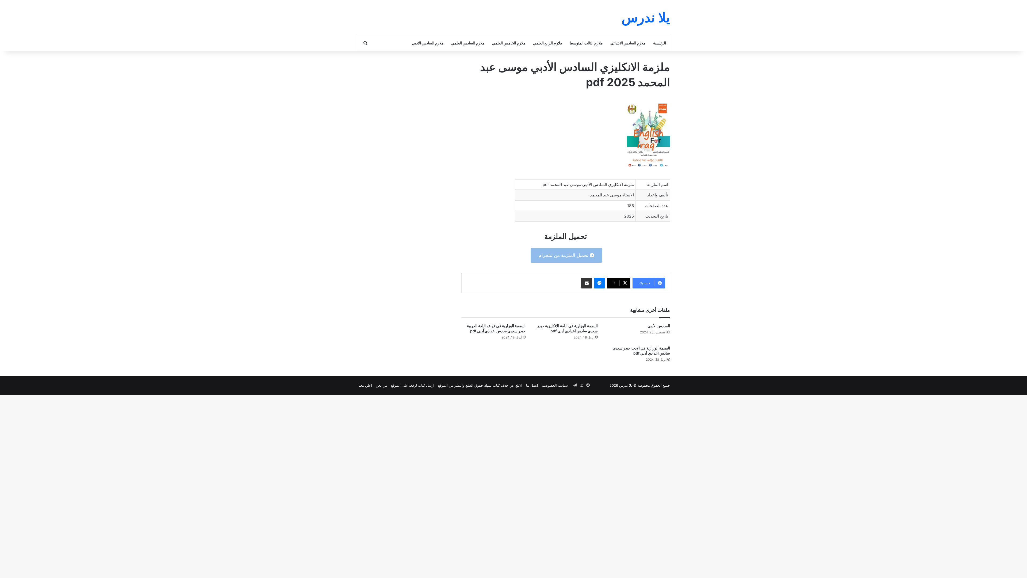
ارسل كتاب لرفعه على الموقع (412, 385)
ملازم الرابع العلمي (547, 43)
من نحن (381, 385)
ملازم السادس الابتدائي (628, 43)
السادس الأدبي (658, 326)
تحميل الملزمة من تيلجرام (564, 255)
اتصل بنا (532, 385)
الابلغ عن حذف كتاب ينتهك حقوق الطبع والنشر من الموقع (480, 385)
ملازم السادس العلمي (468, 43)
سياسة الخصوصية (555, 385)
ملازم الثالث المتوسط (586, 43)
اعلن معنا (365, 385)
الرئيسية (659, 43)
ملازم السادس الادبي (428, 43)
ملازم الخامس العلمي (509, 43)
